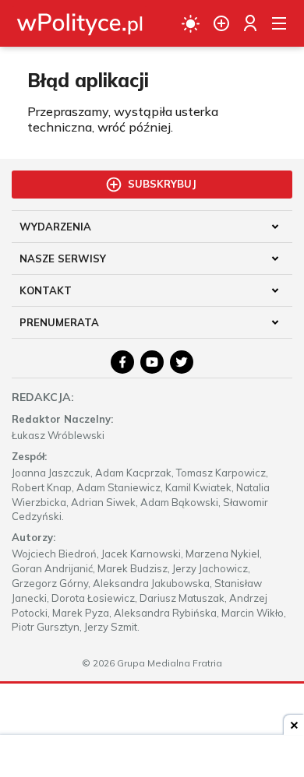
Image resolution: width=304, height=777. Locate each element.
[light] (190, 23)
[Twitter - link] (181, 362)
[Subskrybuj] (221, 23)
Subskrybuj (162, 184)
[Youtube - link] (152, 362)
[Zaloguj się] (250, 23)
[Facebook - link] (122, 362)
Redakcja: (43, 397)
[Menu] (279, 23)
